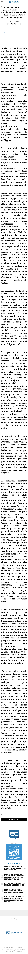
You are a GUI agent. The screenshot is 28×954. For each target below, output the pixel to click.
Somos (4, 947)
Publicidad (8, 947)
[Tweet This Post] (11, 24)
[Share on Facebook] (8, 24)
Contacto (12, 947)
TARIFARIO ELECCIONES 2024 (20, 947)
